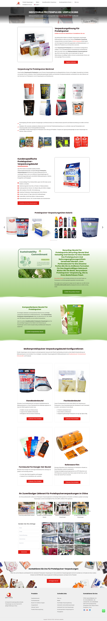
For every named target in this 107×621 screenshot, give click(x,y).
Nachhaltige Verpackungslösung (64, 602)
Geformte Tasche (35, 607)
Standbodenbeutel (73, 354)
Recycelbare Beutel (58, 278)
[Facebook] (84, 610)
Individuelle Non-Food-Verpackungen (65, 607)
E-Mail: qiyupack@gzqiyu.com (90, 598)
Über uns (59, 598)
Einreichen (24, 552)
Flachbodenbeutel (82, 354)
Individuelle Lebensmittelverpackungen (65, 605)
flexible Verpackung (77, 41)
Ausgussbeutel (34, 605)
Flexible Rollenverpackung (37, 609)
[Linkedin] (90, 610)
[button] (33, 2)
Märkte (58, 600)
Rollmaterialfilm (20, 355)
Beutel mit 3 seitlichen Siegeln (38, 602)
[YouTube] (87, 610)
